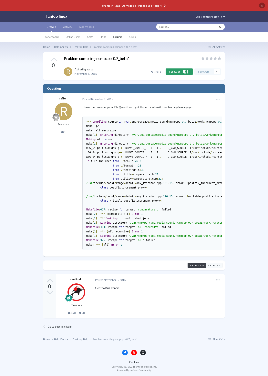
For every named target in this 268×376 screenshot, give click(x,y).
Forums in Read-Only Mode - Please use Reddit (131, 5)
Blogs (103, 36)
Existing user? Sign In (209, 16)
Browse (51, 26)
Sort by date (214, 265)
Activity (67, 26)
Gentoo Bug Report (107, 288)
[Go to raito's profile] (68, 71)
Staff (90, 36)
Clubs (132, 36)
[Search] (220, 27)
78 (83, 313)
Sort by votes (197, 265)
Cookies (134, 362)
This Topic (207, 27)
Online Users (73, 36)
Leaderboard (51, 36)
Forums (117, 36)
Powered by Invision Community (134, 370)
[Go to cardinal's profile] (76, 292)
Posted (97, 99)
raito (90, 69)
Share (157, 71)
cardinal (75, 279)
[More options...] (218, 99)
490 (73, 313)
